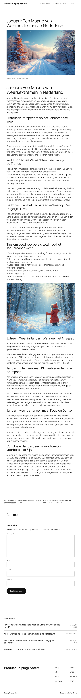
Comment (10, 534)
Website (9, 579)
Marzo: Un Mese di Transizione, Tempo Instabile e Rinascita (58, 501)
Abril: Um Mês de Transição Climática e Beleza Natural (29, 634)
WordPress (73, 693)
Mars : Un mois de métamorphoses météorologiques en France (29, 641)
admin (16, 78)
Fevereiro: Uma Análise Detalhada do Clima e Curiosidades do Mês (32, 626)
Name (9, 560)
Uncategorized (24, 78)
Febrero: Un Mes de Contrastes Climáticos (24, 649)
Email (9, 570)
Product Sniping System (15, 3)
